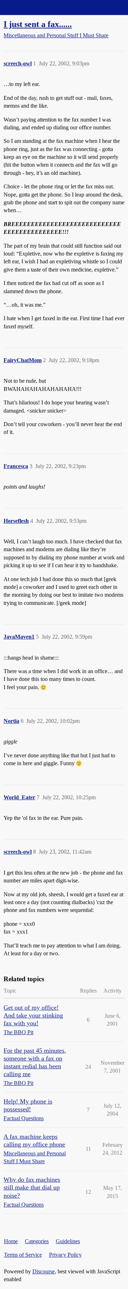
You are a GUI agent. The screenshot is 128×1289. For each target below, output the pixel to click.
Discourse (43, 1271)
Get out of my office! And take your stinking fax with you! (33, 1015)
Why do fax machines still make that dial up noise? (32, 1187)
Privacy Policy (65, 1255)
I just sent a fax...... (38, 24)
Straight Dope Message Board (37, 7)
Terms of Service (23, 1255)
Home (11, 1241)
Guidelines (68, 1241)
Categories (37, 1241)
